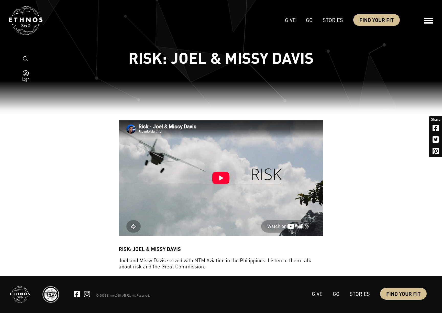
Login (25, 79)
